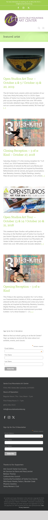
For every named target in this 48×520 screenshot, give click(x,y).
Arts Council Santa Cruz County (15, 469)
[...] (4, 108)
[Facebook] (4, 417)
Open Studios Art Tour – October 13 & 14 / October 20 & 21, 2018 (23, 221)
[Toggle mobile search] (39, 28)
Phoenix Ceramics (10, 484)
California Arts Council (11, 476)
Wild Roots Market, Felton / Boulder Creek (19, 481)
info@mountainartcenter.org (24, 4)
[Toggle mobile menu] (43, 28)
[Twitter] (13, 417)
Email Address (23, 348)
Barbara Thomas (9, 474)
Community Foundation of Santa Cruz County (20, 479)
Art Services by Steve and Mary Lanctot (17, 471)
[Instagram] (9, 417)
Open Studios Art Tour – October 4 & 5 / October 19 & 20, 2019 (22, 83)
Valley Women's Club (11, 486)
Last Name (8, 361)
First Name (8, 355)
